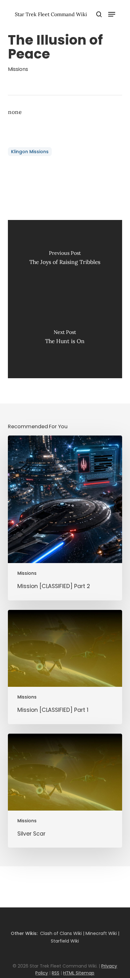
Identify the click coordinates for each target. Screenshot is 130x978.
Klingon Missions (30, 151)
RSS (55, 973)
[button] (111, 14)
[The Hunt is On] (65, 338)
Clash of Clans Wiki (61, 933)
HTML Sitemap (78, 973)
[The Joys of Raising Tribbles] (65, 259)
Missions (18, 69)
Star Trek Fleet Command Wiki (51, 14)
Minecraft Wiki (101, 933)
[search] (99, 14)
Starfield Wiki (65, 941)
